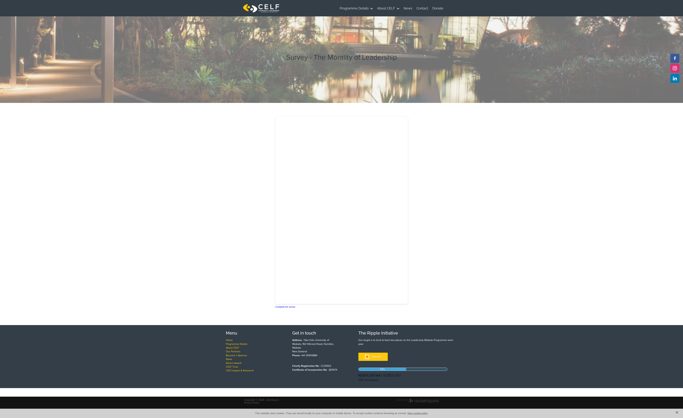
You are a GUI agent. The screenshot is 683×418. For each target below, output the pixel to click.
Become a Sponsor (236, 355)
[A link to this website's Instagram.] (674, 68)
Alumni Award (233, 363)
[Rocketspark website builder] (418, 401)
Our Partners (233, 351)
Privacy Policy (251, 402)
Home (229, 340)
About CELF (232, 347)
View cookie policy (417, 413)
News (229, 359)
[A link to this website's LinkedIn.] (674, 78)
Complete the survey (285, 307)
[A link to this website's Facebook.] (674, 58)
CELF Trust (232, 367)
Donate (376, 356)
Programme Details (236, 344)
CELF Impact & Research (240, 370)
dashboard (272, 400)
